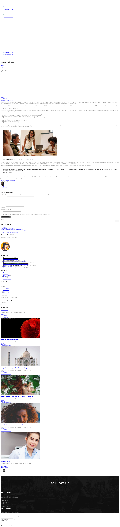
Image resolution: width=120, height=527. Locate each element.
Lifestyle (7, 180)
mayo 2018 (6, 290)
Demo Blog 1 (6, 275)
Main (12, 100)
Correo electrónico (5, 209)
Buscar (2, 219)
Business (3, 68)
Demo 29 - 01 (8, 100)
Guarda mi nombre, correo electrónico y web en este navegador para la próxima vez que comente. (26, 214)
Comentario (4, 205)
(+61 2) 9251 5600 (5, 502)
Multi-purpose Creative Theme (8, 228)
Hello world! (3, 227)
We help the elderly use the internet (9, 232)
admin (2, 97)
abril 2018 (5, 291)
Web (2, 212)
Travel (4, 277)
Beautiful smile (5, 461)
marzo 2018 (6, 292)
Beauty (2, 180)
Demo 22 (5, 274)
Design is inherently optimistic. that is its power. (12, 229)
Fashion (5, 276)
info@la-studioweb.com (6, 503)
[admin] (2, 185)
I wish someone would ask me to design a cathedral (13, 231)
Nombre (3, 207)
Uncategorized (7, 279)
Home (2, 65)
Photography (12, 180)
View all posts (4, 187)
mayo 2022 (6, 288)
